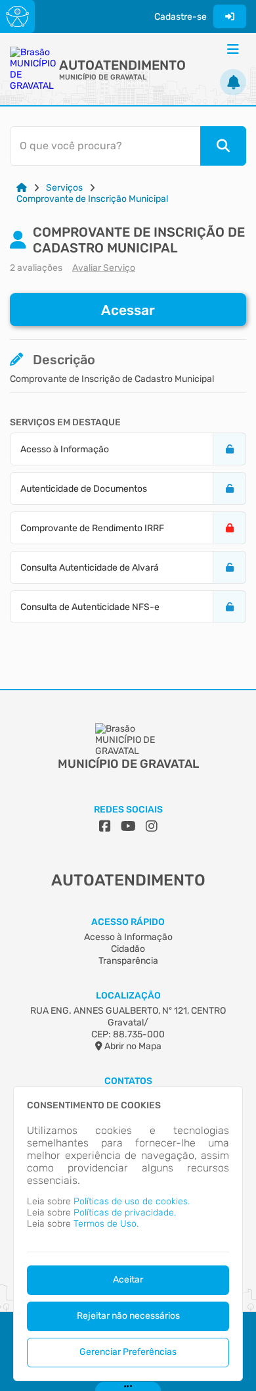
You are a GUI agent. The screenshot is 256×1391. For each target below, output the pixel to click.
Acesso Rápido (128, 922)
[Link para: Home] (21, 187)
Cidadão (128, 949)
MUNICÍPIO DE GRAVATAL (102, 77)
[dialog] (128, 1233)
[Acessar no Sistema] (229, 16)
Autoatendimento (122, 65)
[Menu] (233, 49)
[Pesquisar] (223, 146)
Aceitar (128, 1279)
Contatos (128, 1081)
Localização (128, 995)
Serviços (64, 187)
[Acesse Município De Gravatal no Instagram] (152, 826)
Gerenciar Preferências (128, 1351)
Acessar (128, 310)
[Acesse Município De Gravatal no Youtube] (128, 826)
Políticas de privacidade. (125, 1212)
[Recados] (233, 82)
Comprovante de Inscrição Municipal (92, 198)
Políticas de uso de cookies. (132, 1201)
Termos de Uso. (106, 1223)
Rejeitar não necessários (128, 1315)
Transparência (128, 960)
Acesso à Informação (128, 937)
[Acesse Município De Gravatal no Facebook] (105, 826)
